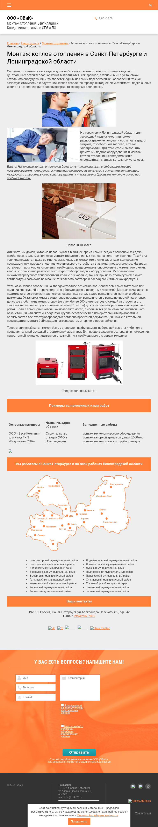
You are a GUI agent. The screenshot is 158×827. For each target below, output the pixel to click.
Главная (13, 43)
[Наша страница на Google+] (70, 628)
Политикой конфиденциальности (97, 815)
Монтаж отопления (55, 43)
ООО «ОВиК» (20, 18)
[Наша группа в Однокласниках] (83, 628)
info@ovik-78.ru (84, 616)
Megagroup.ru (143, 813)
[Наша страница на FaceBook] (60, 628)
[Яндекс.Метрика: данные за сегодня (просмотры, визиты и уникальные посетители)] (139, 801)
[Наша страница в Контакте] (51, 628)
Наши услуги (30, 43)
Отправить (79, 752)
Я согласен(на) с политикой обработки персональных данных (72, 731)
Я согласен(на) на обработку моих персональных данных (72, 709)
